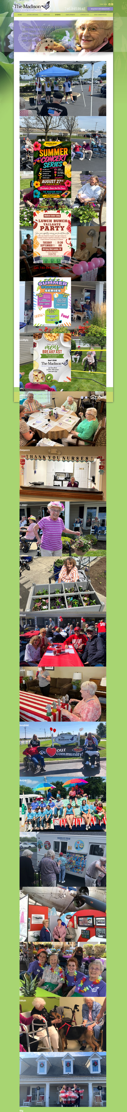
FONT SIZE (103, 4)
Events (35, 394)
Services (31, 394)
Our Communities (52, 394)
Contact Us (46, 394)
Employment (40, 394)
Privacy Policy (30, 396)
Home (20, 394)
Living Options (25, 394)
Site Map (24, 396)
